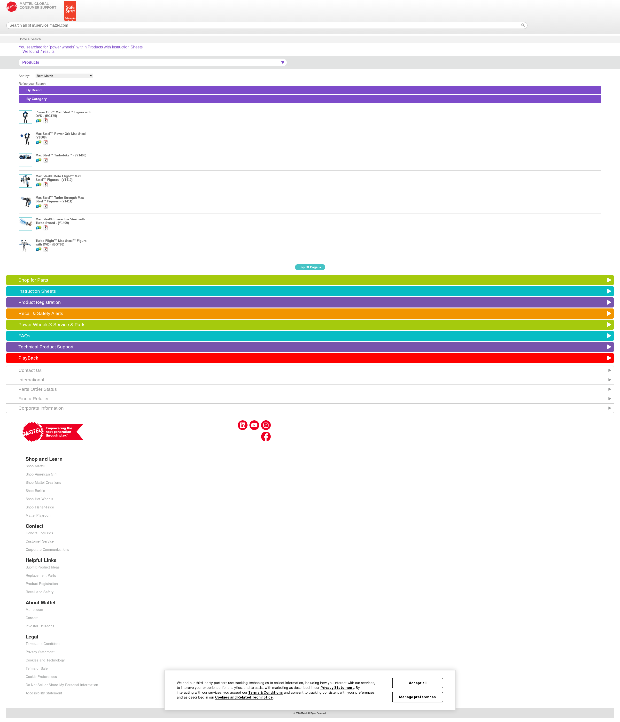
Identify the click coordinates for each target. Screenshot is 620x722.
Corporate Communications (47, 549)
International (31, 379)
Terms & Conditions (265, 692)
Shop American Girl (41, 474)
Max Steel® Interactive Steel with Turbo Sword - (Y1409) (60, 221)
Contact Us (30, 370)
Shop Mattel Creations (43, 482)
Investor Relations (40, 625)
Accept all (417, 683)
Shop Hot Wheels (39, 498)
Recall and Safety (40, 591)
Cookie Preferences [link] (41, 676)
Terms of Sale (37, 668)
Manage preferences (417, 697)
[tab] (310, 90)
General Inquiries (39, 532)
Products (30, 62)
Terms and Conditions (43, 643)
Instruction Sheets (37, 291)
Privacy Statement (337, 687)
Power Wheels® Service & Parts (51, 324)
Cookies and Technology (45, 660)
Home (23, 39)
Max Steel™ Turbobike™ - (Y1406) (61, 155)
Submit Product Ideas (43, 567)
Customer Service (40, 541)
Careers (32, 617)
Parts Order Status (37, 389)
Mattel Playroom (39, 515)
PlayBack (28, 358)
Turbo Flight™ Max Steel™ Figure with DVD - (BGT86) (61, 242)
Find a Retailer (33, 398)
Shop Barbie (35, 490)
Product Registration (39, 302)
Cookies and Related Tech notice (244, 697)
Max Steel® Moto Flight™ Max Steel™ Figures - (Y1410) (58, 178)
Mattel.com (34, 609)
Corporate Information (41, 408)
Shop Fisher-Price (40, 507)
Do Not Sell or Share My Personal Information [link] (62, 684)
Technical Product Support (45, 346)
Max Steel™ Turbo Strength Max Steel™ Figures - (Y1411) (60, 199)
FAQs (24, 335)
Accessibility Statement (44, 693)
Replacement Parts (41, 575)
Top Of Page (308, 267)
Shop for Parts (33, 280)
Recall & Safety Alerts (40, 313)
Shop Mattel (35, 465)
